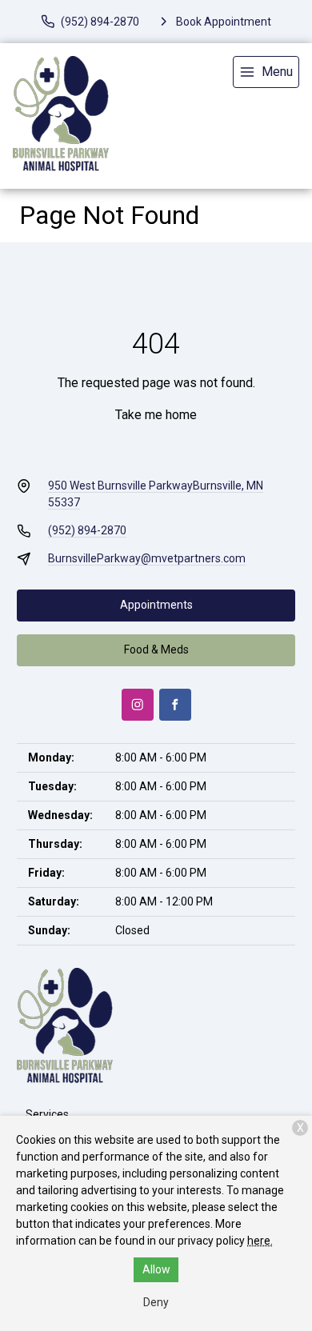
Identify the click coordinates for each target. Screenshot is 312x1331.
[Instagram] (138, 705)
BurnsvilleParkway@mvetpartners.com (147, 558)
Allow (156, 1269)
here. (260, 1240)
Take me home (156, 414)
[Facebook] (175, 705)
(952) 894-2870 (87, 530)
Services (47, 1114)
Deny (156, 1302)
